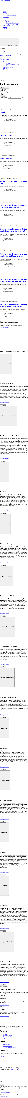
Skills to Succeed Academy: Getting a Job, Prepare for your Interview (13, 280)
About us (8, 21)
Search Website (3, 97)
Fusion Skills (3, 89)
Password (2, 1088)
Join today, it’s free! (4, 1005)
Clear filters (3, 96)
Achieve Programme (8, 135)
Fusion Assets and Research (12, 24)
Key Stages (2, 90)
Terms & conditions (7, 1046)
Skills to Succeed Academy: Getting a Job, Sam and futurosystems (13, 255)
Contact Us (5, 28)
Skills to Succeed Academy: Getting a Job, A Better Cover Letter (13, 305)
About (4, 20)
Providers (5, 27)
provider (2, 55)
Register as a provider (11, 15)
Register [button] (5, 12)
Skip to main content (5, 0)
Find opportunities (4, 17)
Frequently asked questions (12, 23)
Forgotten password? (5, 1092)
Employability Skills (8, 25)
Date (1, 93)
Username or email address (7, 1086)
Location (2, 94)
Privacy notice (6, 1044)
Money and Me (6, 158)
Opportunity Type (4, 92)
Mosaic (3, 112)
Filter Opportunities (5, 87)
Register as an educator (11, 13)
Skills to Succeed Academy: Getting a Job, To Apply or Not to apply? (13, 230)
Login (4, 11)
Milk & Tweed (14, 1069)
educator (9, 55)
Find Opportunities (4, 327)
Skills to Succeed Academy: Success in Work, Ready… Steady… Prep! (13, 206)
